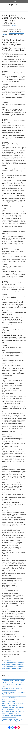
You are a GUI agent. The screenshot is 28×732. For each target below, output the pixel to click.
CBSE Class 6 (7, 660)
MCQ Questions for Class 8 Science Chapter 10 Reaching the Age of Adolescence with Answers (13, 684)
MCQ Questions (14, 5)
